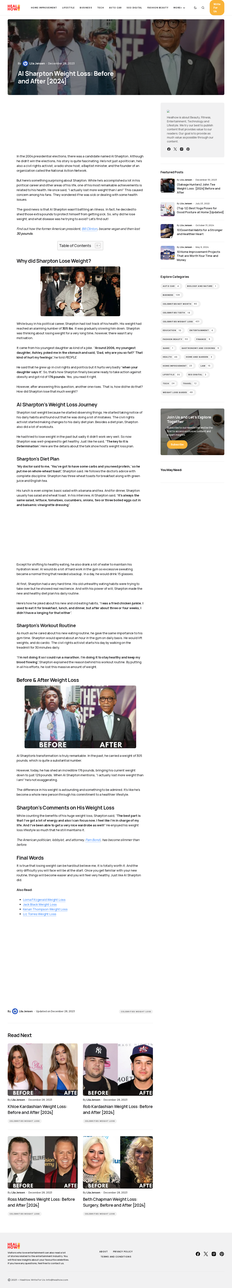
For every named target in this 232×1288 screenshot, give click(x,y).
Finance (203, 339)
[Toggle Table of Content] (96, 245)
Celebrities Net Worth (180, 304)
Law (205, 365)
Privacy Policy (123, 1251)
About (103, 1251)
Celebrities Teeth (176, 312)
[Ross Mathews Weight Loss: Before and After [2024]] (43, 1162)
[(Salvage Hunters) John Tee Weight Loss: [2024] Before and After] (168, 186)
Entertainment (201, 330)
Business (171, 295)
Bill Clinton (89, 229)
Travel (190, 383)
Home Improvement (177, 365)
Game (168, 348)
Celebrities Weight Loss (136, 1011)
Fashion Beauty (175, 339)
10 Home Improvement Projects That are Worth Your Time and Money (198, 256)
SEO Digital (197, 374)
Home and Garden (199, 357)
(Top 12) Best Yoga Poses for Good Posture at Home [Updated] (200, 210)
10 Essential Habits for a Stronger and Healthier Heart (200, 232)
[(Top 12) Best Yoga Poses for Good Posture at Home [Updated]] (168, 209)
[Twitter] (175, 149)
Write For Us (217, 7)
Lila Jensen (186, 179)
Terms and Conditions (116, 1256)
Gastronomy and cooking (200, 348)
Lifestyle (171, 374)
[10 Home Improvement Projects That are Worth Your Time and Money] (168, 253)
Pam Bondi (92, 840)
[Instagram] (181, 149)
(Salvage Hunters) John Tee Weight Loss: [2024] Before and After (198, 188)
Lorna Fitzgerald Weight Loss (44, 899)
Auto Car (171, 286)
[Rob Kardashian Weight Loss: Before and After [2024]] (118, 1069)
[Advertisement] (71, 126)
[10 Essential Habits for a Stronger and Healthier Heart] (168, 231)
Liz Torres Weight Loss (39, 914)
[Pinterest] (188, 149)
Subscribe (177, 444)
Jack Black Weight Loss (40, 904)
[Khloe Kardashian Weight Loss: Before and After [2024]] (43, 1069)
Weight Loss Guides (178, 392)
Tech (169, 383)
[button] (195, 7)
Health (170, 357)
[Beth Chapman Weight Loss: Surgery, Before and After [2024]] (118, 1162)
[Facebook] (169, 149)
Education (172, 330)
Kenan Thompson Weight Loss (45, 909)
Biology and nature (201, 286)
